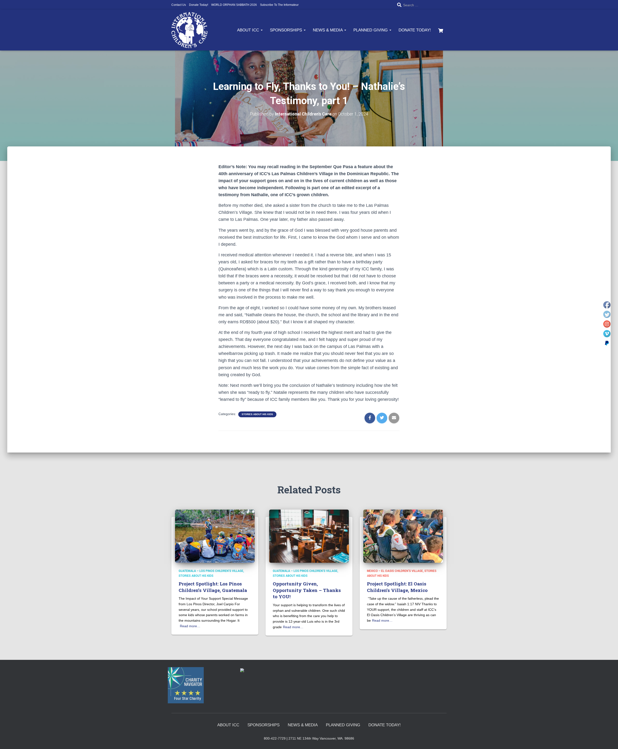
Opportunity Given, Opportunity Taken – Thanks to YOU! (307, 590)
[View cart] (441, 30)
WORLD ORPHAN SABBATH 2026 (234, 5)
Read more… (190, 626)
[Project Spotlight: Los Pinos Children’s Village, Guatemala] (215, 536)
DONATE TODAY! (415, 30)
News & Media (328, 30)
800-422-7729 (275, 738)
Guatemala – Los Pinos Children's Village (211, 571)
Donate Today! (198, 5)
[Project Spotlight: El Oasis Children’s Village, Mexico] (403, 536)
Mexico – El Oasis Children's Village (395, 571)
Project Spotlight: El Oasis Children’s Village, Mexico (397, 587)
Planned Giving (371, 30)
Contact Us (178, 5)
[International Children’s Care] (189, 30)
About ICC (248, 30)
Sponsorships (286, 30)
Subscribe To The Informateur (279, 5)
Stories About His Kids (257, 414)
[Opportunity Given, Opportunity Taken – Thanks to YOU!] (309, 536)
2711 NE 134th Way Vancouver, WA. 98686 (321, 738)
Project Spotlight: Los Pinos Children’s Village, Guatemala (213, 587)
